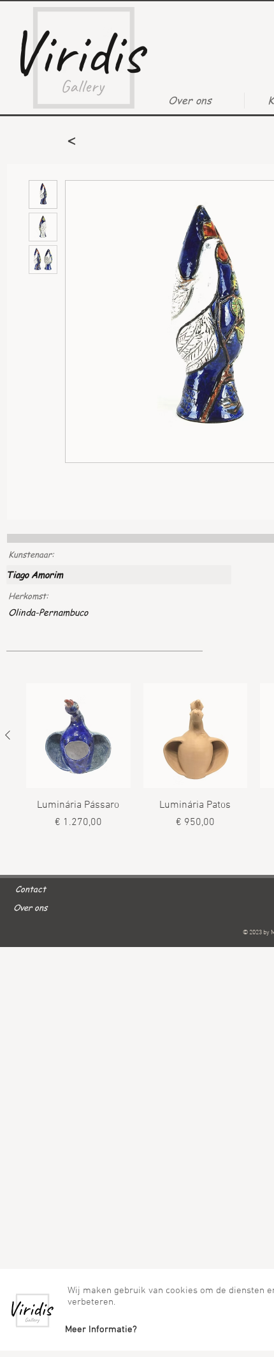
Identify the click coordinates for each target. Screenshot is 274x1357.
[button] (100, 1329)
